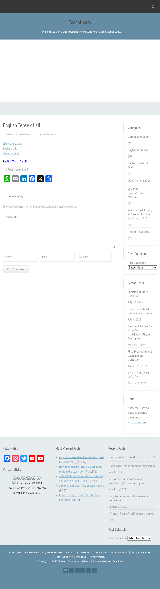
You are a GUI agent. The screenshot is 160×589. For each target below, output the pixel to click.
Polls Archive (139, 422)
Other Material (136, 180)
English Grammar (47, 134)
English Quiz (101, 552)
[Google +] (82, 570)
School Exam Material (77, 552)
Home (11, 552)
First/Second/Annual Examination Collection (140, 355)
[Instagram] (88, 570)
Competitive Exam (141, 552)
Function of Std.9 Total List (138, 294)
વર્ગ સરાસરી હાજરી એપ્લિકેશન (138, 375)
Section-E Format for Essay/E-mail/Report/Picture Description (140, 332)
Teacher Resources (139, 232)
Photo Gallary (63, 556)
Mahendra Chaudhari (18, 134)
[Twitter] (71, 570)
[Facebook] (77, 570)
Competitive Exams (139, 137)
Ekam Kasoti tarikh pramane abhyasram (140, 311)
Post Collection (137, 263)
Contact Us (80, 556)
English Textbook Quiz (138, 165)
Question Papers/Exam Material (136, 193)
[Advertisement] (80, 71)
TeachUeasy (80, 22)
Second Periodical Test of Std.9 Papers (81, 486)
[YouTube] (94, 570)
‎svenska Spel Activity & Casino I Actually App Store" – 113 (140, 214)
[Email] (65, 570)
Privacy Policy (97, 556)
